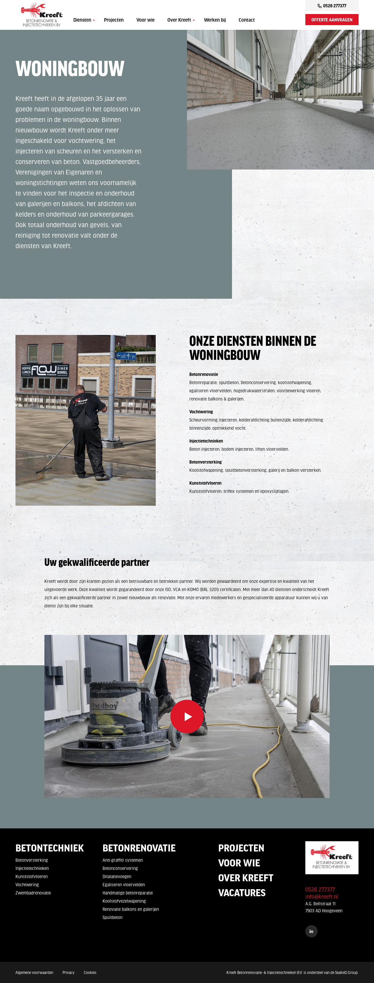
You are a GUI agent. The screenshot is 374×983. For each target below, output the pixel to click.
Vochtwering (27, 884)
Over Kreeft (179, 20)
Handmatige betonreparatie (128, 892)
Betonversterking (31, 860)
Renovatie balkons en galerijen (131, 909)
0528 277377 (334, 5)
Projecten (114, 20)
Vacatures (242, 892)
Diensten (82, 20)
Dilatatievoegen (117, 876)
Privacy (69, 972)
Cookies (90, 972)
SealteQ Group (346, 972)
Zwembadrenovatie (33, 892)
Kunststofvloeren (31, 876)
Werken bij (215, 20)
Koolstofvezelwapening (124, 901)
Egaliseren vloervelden (124, 884)
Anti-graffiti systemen (123, 860)
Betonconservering (120, 868)
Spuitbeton (112, 917)
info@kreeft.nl (321, 896)
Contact (247, 20)
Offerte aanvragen (331, 19)
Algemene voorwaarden (34, 972)
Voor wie (145, 20)
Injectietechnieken (32, 868)
